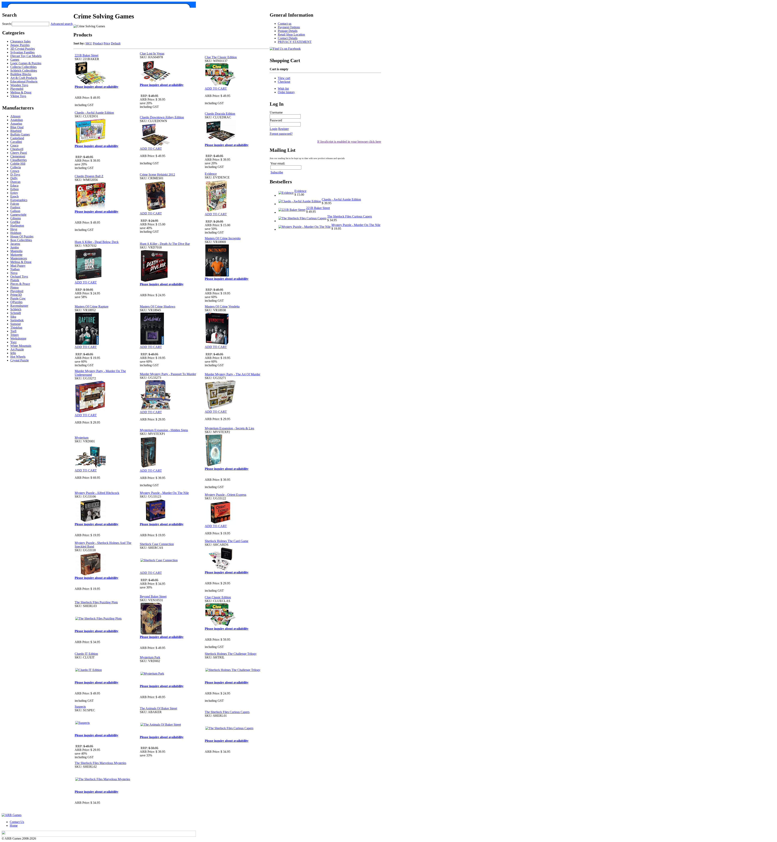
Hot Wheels (17, 356)
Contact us (284, 23)
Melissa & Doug (20, 92)
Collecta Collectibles (23, 67)
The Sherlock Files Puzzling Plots (96, 602)
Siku (13, 316)
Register (283, 129)
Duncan (15, 182)
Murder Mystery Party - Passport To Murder (168, 374)
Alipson (15, 116)
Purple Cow (18, 298)
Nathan (15, 269)
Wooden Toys (19, 85)
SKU (88, 43)
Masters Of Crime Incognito (223, 238)
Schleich (15, 309)
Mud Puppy (17, 265)
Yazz (13, 342)
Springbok (17, 320)
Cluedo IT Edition (86, 653)
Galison (15, 211)
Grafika (15, 222)
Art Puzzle (17, 349)
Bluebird (15, 131)
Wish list (283, 88)
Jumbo (14, 247)
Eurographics (18, 200)
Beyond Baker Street (153, 596)
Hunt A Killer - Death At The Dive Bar (165, 243)
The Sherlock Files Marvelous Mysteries (100, 763)
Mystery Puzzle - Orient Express (225, 494)
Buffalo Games (20, 134)
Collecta (15, 167)
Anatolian (16, 120)
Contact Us (17, 822)
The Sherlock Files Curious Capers (227, 712)
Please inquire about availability (96, 86)
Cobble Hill (17, 163)
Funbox (15, 207)
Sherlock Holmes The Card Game (226, 541)
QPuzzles (16, 302)
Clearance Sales (20, 41)
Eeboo (14, 189)
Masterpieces (18, 258)
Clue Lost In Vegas (152, 53)
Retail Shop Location (291, 34)
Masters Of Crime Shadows (157, 306)
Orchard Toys (19, 276)
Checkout (284, 81)
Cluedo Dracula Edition (220, 113)
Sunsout (15, 324)
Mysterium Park (150, 657)
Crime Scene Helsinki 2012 (157, 174)
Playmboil (16, 291)
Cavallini (16, 141)
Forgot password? (281, 133)
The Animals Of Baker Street (158, 708)
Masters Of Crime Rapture (91, 306)
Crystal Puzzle (19, 360)
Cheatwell (16, 149)
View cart (284, 78)
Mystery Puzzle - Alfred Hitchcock (97, 493)
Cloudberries (18, 160)
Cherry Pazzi (18, 152)
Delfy (14, 178)
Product (98, 43)
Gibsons (15, 218)
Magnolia (16, 251)
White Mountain (20, 345)
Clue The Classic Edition (221, 57)
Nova (13, 273)
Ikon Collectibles (21, 240)
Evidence (211, 173)
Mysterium (81, 437)
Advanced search (62, 23)
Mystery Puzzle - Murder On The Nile (164, 493)
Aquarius (16, 123)
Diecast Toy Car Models (25, 56)
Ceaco (14, 145)
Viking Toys (18, 96)
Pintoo (14, 287)
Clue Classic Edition (218, 597)
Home (14, 825)
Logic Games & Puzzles (25, 63)
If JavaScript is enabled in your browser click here (349, 141)
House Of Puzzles (21, 236)
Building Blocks (20, 74)
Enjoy (14, 192)
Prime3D (16, 294)
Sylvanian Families (22, 52)
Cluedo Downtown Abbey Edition (162, 117)
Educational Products (23, 81)
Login (273, 129)
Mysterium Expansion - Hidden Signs (164, 430)
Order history (286, 92)
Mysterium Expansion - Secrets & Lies (229, 428)
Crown (14, 171)
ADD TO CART (216, 88)
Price (107, 43)
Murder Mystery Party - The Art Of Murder (232, 374)
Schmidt (15, 313)
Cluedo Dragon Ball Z (89, 176)
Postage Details (287, 31)
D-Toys (15, 174)
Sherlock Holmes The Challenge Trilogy (231, 653)
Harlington (17, 225)
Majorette (16, 254)
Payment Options (289, 27)
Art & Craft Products (23, 78)
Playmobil (16, 88)
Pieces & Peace (20, 284)
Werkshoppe (18, 338)
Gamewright (18, 214)
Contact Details (287, 38)
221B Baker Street (86, 55)
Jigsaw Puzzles (20, 45)
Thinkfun (16, 327)
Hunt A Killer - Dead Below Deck (97, 242)
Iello (13, 353)
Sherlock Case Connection (157, 544)
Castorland (17, 138)
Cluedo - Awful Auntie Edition (94, 112)
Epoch (14, 196)
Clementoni (17, 156)
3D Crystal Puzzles (22, 48)
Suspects (80, 706)
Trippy (14, 335)
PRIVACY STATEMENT (295, 42)
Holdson (15, 233)
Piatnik (14, 280)
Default (115, 43)
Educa (14, 185)
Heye (13, 229)
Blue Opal (16, 127)
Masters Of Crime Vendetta (222, 306)
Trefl (13, 331)
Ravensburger (19, 305)
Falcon (14, 203)
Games (14, 59)
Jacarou (15, 243)
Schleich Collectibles (23, 70)
